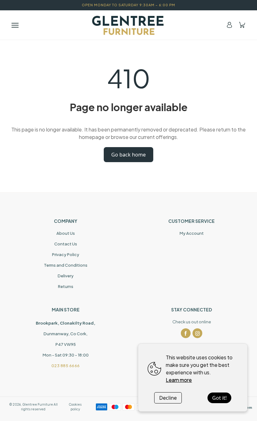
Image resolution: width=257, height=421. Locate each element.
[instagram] (197, 333)
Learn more (179, 380)
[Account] (229, 25)
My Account (192, 233)
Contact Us (65, 243)
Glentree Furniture (37, 404)
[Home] (128, 25)
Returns (65, 286)
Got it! (219, 397)
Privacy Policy (65, 254)
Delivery (66, 275)
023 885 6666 (65, 365)
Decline (168, 397)
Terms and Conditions (65, 265)
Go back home (128, 154)
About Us (65, 233)
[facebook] (186, 333)
